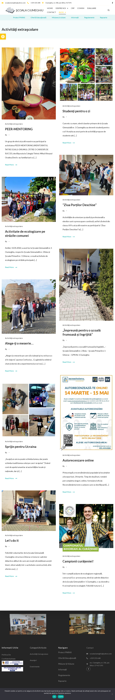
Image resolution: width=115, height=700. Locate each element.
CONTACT (51, 12)
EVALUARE (91, 8)
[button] (3, 36)
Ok (54, 697)
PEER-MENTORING (19, 129)
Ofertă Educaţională (38, 17)
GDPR (61, 697)
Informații (75, 17)
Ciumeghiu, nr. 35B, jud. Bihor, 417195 (58, 3)
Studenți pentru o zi (76, 111)
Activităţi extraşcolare (14, 124)
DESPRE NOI (61, 8)
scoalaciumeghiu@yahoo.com (15, 3)
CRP (72, 8)
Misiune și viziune (58, 17)
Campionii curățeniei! (78, 561)
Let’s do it (12, 540)
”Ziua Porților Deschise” (80, 205)
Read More (9, 165)
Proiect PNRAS (19, 17)
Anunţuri (33, 660)
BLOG (61, 12)
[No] (112, 694)
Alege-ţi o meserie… (19, 343)
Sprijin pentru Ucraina (20, 446)
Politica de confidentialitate (8, 657)
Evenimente (34, 666)
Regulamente (89, 17)
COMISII (80, 8)
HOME (50, 8)
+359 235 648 (35, 3)
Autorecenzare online (78, 460)
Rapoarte (103, 17)
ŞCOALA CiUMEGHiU (29, 10)
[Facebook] (112, 3)
